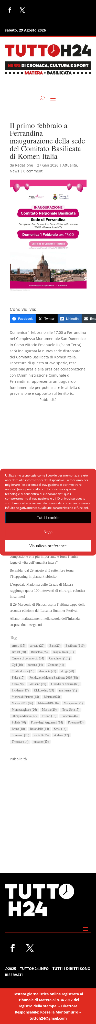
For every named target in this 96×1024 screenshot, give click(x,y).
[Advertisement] (48, 451)
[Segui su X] (22, 10)
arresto (37, 645)
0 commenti (33, 171)
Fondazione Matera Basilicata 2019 (53, 677)
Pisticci (49, 716)
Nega (48, 531)
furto (18, 684)
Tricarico (20, 741)
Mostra (49, 709)
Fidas (18, 677)
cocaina (35, 665)
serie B (41, 735)
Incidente (20, 690)
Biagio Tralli (63, 652)
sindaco (61, 735)
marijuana (68, 690)
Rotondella (39, 729)
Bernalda (39, 652)
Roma (18, 729)
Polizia (19, 722)
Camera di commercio (28, 658)
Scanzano (20, 735)
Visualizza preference (48, 545)
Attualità (69, 165)
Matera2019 (48, 703)
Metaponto (73, 703)
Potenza (75, 722)
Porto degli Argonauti (47, 722)
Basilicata (75, 645)
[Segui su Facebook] (10, 10)
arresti (18, 645)
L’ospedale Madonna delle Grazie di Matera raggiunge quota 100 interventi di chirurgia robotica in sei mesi (47, 591)
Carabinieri (59, 658)
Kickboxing (44, 690)
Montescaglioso (24, 709)
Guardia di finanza (65, 684)
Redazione (24, 165)
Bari (54, 645)
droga (67, 671)
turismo (41, 741)
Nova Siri (70, 709)
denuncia (47, 671)
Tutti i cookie (48, 517)
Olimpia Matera (24, 716)
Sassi (60, 729)
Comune (56, 665)
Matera (52, 697)
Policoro (69, 716)
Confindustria (23, 671)
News (14, 171)
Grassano (37, 684)
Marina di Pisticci (25, 697)
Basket (19, 652)
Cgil (17, 665)
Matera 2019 (22, 703)
